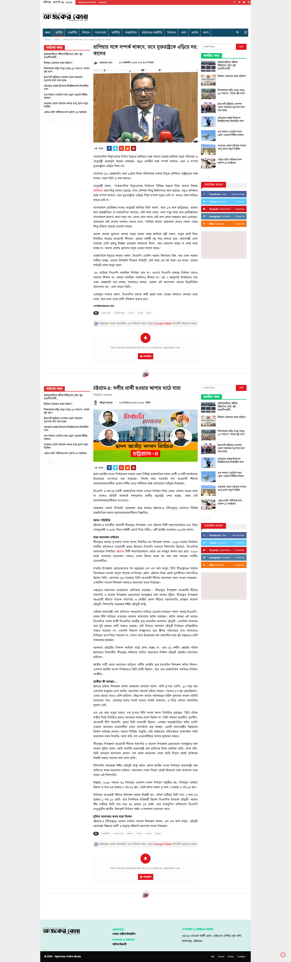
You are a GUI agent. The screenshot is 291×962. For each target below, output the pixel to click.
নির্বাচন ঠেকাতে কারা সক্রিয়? (232, 76)
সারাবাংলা (100, 32)
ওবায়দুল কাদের (119, 313)
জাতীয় (59, 32)
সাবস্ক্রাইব (147, 356)
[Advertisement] (180, 16)
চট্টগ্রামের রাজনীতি (152, 32)
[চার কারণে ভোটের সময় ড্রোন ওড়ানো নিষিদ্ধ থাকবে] (208, 135)
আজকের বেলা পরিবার (87, 2)
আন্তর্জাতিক (131, 32)
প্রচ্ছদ (48, 32)
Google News (163, 323)
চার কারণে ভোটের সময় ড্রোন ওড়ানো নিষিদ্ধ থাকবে (231, 133)
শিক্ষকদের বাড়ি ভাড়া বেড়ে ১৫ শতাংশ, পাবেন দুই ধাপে (231, 91)
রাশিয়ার (98, 191)
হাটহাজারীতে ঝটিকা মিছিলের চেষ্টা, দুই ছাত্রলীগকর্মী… (228, 65)
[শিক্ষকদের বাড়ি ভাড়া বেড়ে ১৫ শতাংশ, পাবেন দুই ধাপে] (208, 94)
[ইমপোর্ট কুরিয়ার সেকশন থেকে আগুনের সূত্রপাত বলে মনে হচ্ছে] (208, 107)
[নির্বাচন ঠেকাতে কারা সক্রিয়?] (208, 80)
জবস (206, 32)
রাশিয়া (149, 313)
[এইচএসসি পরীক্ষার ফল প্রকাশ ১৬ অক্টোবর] (208, 163)
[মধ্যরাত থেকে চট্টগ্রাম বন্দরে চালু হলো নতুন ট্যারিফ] (208, 149)
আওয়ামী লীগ (105, 833)
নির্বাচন (86, 32)
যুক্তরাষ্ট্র (140, 313)
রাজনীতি (72, 32)
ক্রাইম (194, 32)
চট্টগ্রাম (120, 551)
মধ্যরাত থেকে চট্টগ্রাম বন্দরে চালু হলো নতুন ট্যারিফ (232, 147)
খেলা (183, 32)
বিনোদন (171, 32)
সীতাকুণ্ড (158, 833)
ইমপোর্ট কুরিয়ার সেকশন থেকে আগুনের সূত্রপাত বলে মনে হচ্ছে (231, 107)
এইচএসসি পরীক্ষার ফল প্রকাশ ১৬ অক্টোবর (230, 161)
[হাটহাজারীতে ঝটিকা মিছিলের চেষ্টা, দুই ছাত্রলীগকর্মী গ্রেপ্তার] (208, 66)
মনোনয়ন (149, 833)
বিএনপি (131, 313)
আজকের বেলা (105, 313)
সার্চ (241, 47)
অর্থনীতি (115, 32)
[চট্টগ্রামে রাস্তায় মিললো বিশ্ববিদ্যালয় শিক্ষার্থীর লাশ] (208, 121)
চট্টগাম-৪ (130, 833)
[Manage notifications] (283, 954)
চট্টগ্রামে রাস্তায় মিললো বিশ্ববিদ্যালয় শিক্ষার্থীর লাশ (231, 119)
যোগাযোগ (103, 2)
